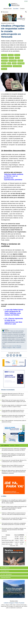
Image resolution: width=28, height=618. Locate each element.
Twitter (13, 347)
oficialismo (20, 60)
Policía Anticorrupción (6, 66)
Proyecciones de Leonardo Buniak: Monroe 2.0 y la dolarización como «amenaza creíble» (14, 461)
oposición (4, 63)
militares (17, 57)
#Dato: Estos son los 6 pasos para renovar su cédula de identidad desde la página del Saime (14, 401)
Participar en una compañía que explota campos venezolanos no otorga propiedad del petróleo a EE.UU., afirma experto (14, 501)
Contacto (22, 8)
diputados (11, 57)
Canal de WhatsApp (16, 346)
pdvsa (9, 63)
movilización (4, 60)
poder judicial (21, 63)
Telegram (4, 347)
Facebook (18, 347)
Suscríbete (15, 8)
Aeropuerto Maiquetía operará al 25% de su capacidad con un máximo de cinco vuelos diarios (13, 395)
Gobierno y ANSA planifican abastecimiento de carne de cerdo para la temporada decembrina (14, 513)
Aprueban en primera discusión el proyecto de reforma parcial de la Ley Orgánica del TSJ (13, 416)
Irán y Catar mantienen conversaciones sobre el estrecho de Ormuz (14, 421)
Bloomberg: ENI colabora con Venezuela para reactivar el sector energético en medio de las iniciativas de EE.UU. (13, 455)
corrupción (10, 55)
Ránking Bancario (5, 567)
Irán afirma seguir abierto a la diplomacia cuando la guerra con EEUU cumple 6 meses (14, 406)
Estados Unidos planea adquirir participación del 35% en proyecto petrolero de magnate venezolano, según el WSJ (14, 508)
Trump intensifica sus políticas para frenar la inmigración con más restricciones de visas (13, 411)
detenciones (4, 57)
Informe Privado (8, 8)
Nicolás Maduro (12, 60)
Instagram (9, 347)
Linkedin (6, 602)
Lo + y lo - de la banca (6, 574)
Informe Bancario (5, 571)
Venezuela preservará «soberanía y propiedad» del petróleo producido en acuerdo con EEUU (14, 449)
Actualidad (4, 55)
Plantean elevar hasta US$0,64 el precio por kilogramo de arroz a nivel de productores (13, 466)
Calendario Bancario (6, 577)
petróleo (14, 63)
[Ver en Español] (26, 1)
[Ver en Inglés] (25, 1)
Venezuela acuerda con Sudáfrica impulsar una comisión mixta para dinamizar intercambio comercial (14, 530)
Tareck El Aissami (17, 66)
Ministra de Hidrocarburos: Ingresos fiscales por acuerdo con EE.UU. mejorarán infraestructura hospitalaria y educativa (14, 472)
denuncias (17, 55)
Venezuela (4, 68)
